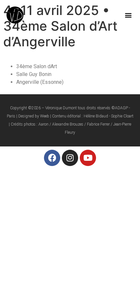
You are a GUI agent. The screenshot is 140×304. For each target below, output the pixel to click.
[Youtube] (88, 158)
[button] (128, 14)
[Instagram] (70, 158)
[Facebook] (52, 158)
